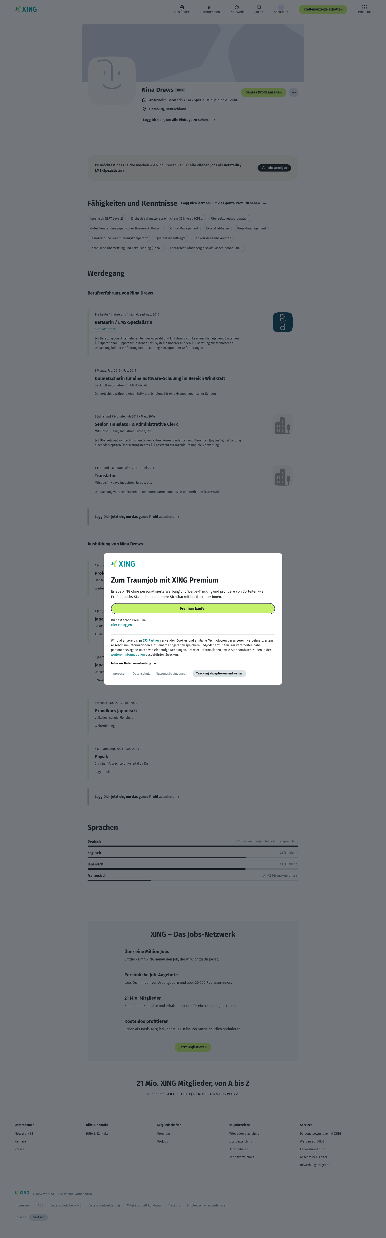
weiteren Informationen (128, 655)
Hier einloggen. (121, 625)
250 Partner (151, 640)
